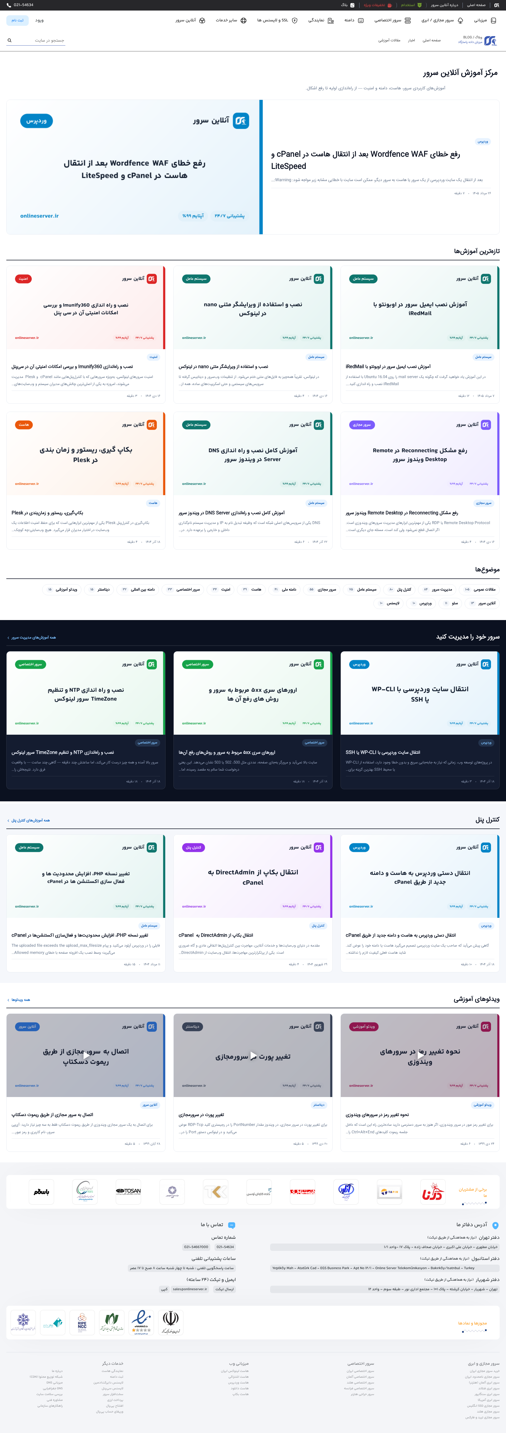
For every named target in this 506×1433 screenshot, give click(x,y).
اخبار (411, 40)
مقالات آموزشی (389, 40)
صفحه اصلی (432, 40)
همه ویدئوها (21, 1000)
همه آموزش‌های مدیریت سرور (34, 638)
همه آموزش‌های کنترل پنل (31, 820)
